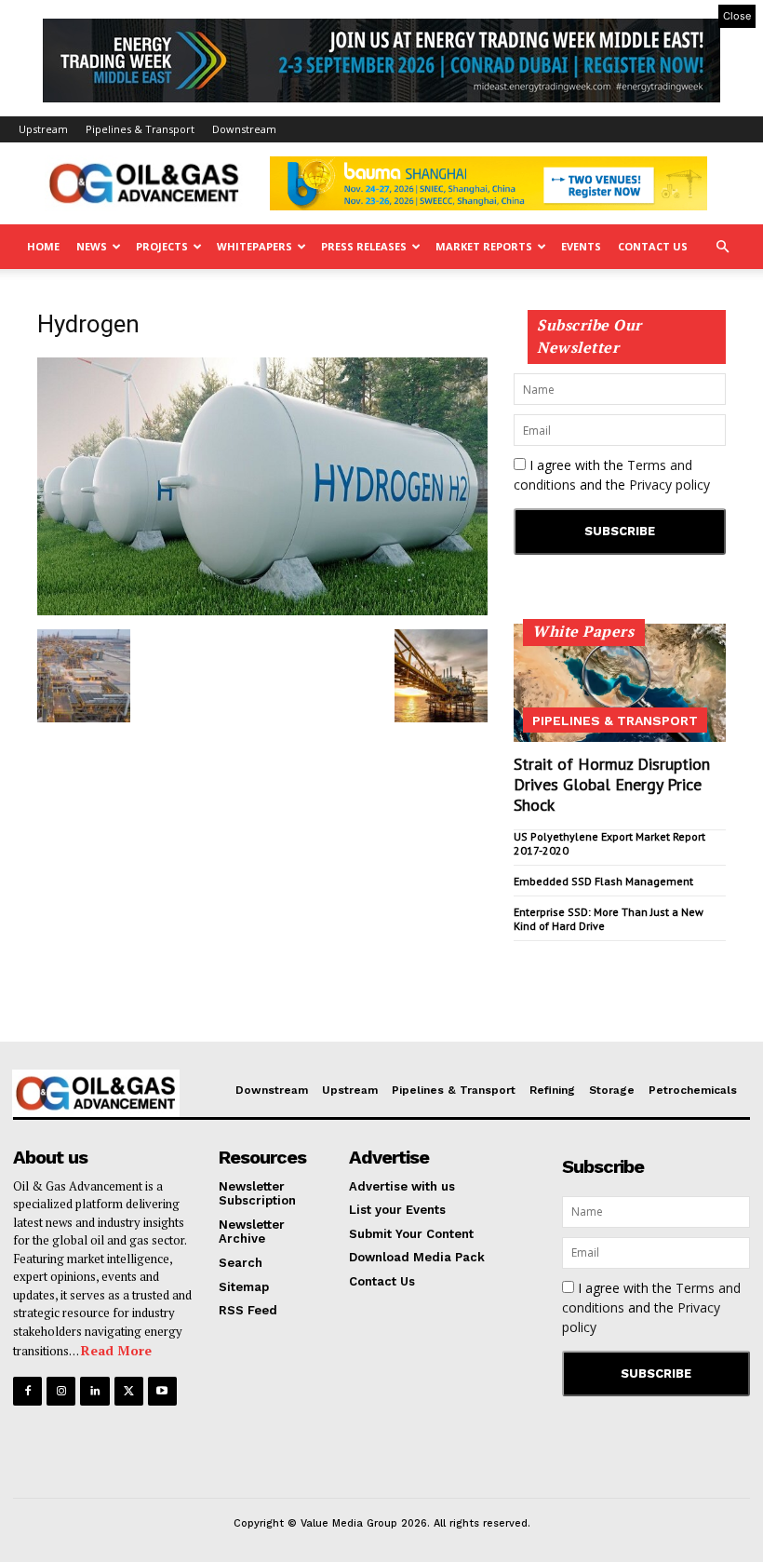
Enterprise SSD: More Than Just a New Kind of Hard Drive (608, 918)
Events (581, 246)
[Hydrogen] (262, 610)
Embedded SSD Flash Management (603, 881)
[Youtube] (162, 1391)
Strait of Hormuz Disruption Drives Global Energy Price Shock (612, 784)
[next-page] (555, 957)
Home (43, 246)
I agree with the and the (612, 474)
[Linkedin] (94, 1391)
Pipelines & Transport (140, 129)
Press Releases (364, 246)
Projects (162, 246)
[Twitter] (128, 1391)
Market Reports (483, 246)
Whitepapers (254, 246)
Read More (116, 1350)
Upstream (43, 129)
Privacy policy (669, 484)
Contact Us (653, 246)
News (91, 246)
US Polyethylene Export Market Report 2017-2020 (609, 842)
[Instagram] (61, 1391)
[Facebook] (27, 1391)
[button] (722, 247)
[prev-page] (525, 957)
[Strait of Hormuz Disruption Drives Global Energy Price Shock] (620, 683)
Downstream (244, 129)
